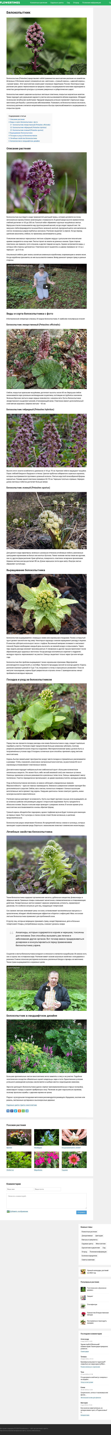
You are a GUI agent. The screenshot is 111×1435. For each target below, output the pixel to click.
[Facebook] (11, 1111)
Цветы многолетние (28, 1105)
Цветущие (99, 1236)
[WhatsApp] (23, 1111)
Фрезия (9, 1147)
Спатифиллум (92, 1304)
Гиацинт (90, 1296)
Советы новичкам (88, 1260)
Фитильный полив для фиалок (91, 1397)
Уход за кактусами (87, 1382)
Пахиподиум (85, 1351)
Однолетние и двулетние (91, 1248)
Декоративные (87, 1236)
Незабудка (38, 1147)
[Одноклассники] (19, 1111)
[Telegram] (27, 1111)
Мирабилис (38, 1170)
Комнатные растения (38, 3)
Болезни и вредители (89, 1256)
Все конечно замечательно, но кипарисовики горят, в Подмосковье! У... (94, 1410)
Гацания (65, 1170)
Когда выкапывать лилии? (71, 1147)
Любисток (10, 1170)
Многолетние (101, 1244)
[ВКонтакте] (8, 1111)
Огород (76, 3)
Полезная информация (91, 3)
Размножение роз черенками (90, 1367)
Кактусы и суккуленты (89, 1240)
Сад (68, 3)
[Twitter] (15, 1111)
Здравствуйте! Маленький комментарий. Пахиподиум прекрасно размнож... (94, 1346)
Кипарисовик (85, 1415)
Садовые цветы (57, 3)
